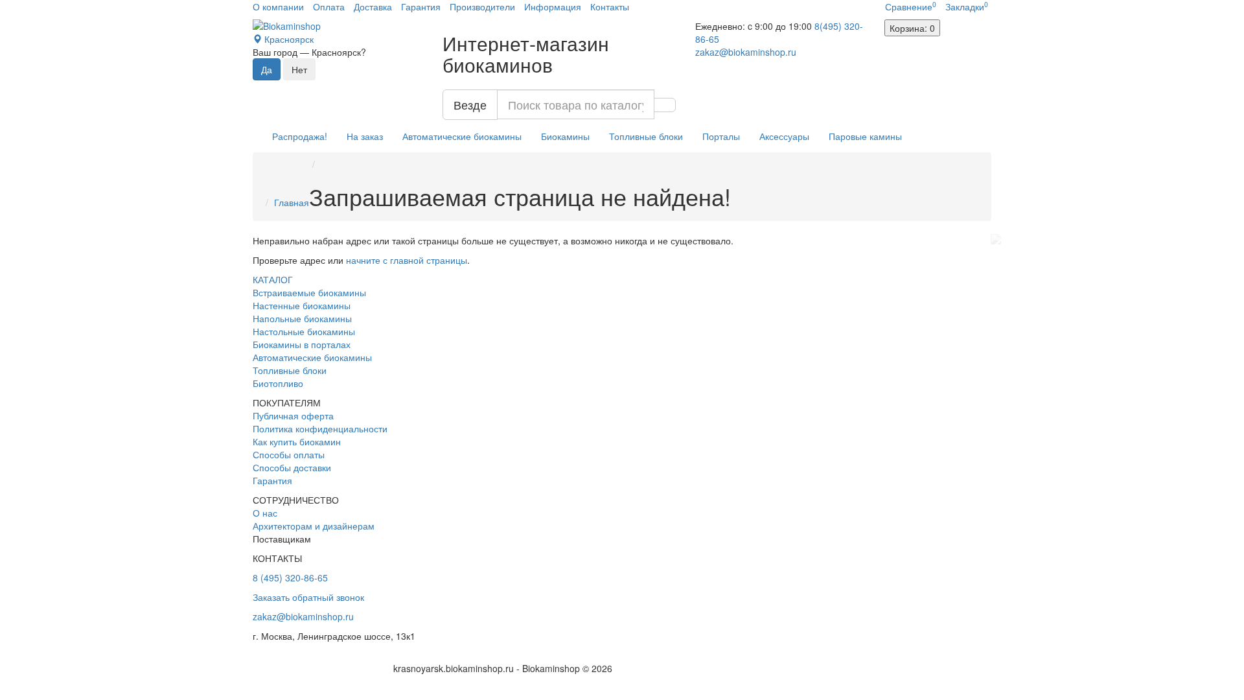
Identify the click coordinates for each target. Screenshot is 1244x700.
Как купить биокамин (297, 441)
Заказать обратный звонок (308, 596)
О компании (278, 6)
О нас (265, 512)
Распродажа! (299, 136)
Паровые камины (865, 136)
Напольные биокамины (302, 318)
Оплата (329, 6)
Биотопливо (278, 383)
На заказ (365, 136)
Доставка (373, 6)
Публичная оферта (293, 415)
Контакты (609, 6)
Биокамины (565, 136)
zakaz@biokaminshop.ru (745, 51)
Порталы (721, 136)
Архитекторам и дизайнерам (313, 525)
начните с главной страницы (406, 259)
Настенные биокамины (302, 305)
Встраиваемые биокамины (309, 292)
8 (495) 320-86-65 (290, 577)
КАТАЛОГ (273, 279)
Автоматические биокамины (462, 136)
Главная (291, 202)
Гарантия (421, 6)
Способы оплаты (289, 454)
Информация (552, 6)
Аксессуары (784, 136)
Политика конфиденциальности (320, 428)
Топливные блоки (646, 136)
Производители (482, 6)
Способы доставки (292, 467)
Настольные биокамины (304, 331)
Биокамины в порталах (302, 344)
